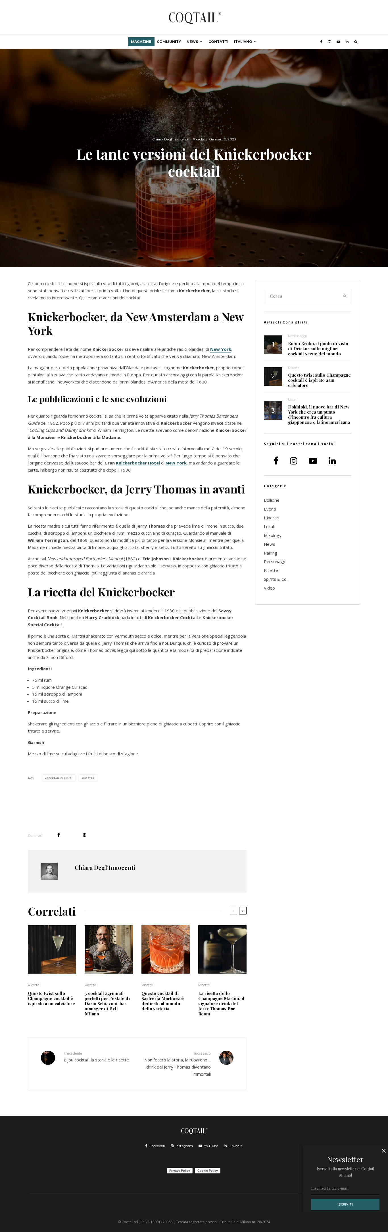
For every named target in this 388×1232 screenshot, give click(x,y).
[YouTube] (338, 42)
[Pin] (84, 835)
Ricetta (88, 777)
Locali (292, 399)
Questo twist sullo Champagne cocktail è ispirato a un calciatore (51, 998)
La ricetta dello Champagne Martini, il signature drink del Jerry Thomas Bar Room (221, 1003)
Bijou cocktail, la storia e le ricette (96, 1057)
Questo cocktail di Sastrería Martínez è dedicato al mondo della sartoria (162, 1001)
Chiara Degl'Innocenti (170, 139)
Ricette (198, 139)
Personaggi (297, 336)
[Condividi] (58, 835)
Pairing (270, 553)
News (192, 42)
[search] (345, 296)
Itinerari (271, 517)
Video (269, 588)
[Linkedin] (347, 42)
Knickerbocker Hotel (138, 463)
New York (220, 349)
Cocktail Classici (60, 777)
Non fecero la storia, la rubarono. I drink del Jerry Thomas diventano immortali (177, 1064)
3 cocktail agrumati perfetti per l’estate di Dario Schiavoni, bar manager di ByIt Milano (107, 1003)
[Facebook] (321, 42)
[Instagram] (329, 42)
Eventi (270, 509)
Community (169, 42)
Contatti (218, 42)
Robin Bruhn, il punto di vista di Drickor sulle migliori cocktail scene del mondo (318, 348)
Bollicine (271, 500)
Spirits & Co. (275, 579)
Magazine (141, 42)
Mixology (272, 535)
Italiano (243, 42)
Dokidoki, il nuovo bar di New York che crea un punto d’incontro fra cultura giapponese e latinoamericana (319, 414)
